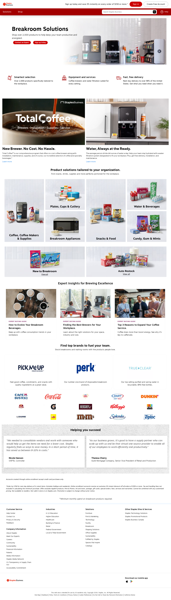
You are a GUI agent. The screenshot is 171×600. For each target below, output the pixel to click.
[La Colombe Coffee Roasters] (21, 417)
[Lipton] (53, 417)
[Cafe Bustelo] (21, 396)
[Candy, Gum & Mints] (146, 226)
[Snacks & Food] (106, 210)
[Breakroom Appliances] (65, 226)
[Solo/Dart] (118, 396)
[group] (44, 452)
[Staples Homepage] (8, 4)
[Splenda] (118, 417)
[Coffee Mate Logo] (85, 396)
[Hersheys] (85, 407)
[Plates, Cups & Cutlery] (65, 194)
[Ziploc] (150, 417)
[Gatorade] (53, 407)
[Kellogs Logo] (118, 407)
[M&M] (85, 417)
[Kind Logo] (150, 407)
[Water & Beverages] (146, 194)
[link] (136, 4)
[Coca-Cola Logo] (53, 396)
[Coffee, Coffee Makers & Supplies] (24, 210)
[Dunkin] (150, 396)
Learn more (7, 162)
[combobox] (129, 12)
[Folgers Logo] (21, 407)
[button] (154, 11)
